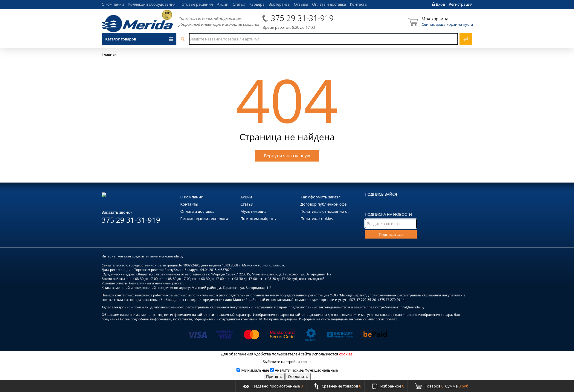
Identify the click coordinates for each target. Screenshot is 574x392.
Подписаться (391, 234)
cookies (345, 354)
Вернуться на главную (287, 156)
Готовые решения (196, 4)
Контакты (358, 4)
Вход (440, 4)
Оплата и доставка (329, 4)
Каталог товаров (120, 39)
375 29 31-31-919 (302, 18)
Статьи (239, 4)
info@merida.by (412, 307)
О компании (113, 4)
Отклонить (298, 376)
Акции (222, 4)
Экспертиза (279, 4)
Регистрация (460, 4)
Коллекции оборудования (151, 4)
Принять (274, 376)
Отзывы (301, 4)
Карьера (257, 4)
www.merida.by (171, 256)
